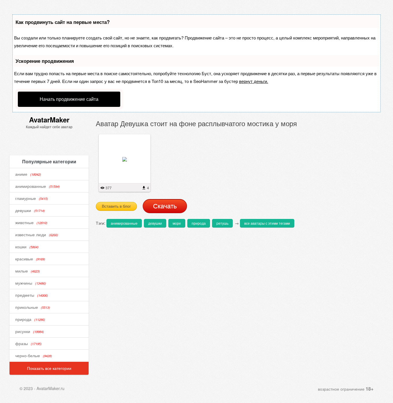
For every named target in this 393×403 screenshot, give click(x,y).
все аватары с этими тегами (267, 223)
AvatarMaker (49, 119)
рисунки (29, 331)
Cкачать (165, 206)
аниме (28, 174)
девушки (30, 210)
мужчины (30, 283)
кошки (27, 246)
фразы (28, 343)
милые (27, 271)
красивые (30, 259)
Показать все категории (49, 368)
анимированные (37, 186)
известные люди (36, 234)
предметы (31, 295)
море (177, 223)
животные (31, 222)
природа (30, 319)
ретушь (222, 223)
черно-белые (33, 355)
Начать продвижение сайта (69, 99)
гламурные (31, 198)
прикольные (32, 307)
